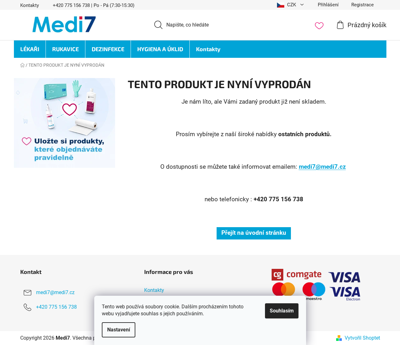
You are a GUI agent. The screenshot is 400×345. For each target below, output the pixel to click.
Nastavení (118, 330)
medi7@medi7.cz (322, 166)
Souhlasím (282, 311)
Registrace (362, 5)
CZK (291, 5)
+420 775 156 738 (56, 307)
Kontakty (29, 5)
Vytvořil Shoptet (362, 338)
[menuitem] (30, 49)
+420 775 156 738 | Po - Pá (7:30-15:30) (93, 5)
